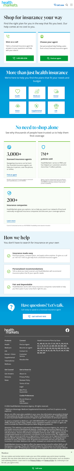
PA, (44, 350)
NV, (62, 348)
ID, (38, 346)
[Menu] (71, 5)
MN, (62, 346)
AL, (38, 344)
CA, (46, 344)
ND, (47, 348)
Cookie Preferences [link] (27, 396)
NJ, (56, 348)
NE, (50, 348)
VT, (65, 350)
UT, (59, 350)
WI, (38, 353)
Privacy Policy (35, 460)
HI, (65, 344)
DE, (57, 344)
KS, (45, 346)
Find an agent (12, 175)
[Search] (67, 5)
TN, (54, 350)
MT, (41, 348)
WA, (67, 350)
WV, (41, 353)
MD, (53, 346)
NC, (44, 348)
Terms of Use (49, 460)
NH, (53, 348)
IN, (43, 346)
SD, (51, 350)
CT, (52, 344)
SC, (49, 350)
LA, (50, 346)
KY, (48, 346)
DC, (54, 344)
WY (44, 353)
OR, (41, 350)
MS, (38, 348)
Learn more (11, 221)
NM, (59, 348)
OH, (68, 348)
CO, (49, 344)
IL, (40, 346)
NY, (65, 348)
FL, (60, 344)
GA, (62, 344)
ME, (56, 346)
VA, (62, 350)
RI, (47, 350)
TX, (57, 350)
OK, (38, 350)
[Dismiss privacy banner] (71, 452)
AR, (41, 344)
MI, (59, 346)
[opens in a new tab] (67, 332)
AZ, (44, 344)
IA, (67, 344)
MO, (65, 346)
